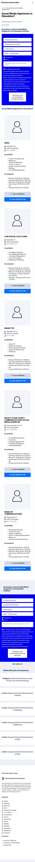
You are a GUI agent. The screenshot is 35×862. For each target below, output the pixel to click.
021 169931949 (12, 244)
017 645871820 (12, 429)
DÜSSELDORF (8, 815)
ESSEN (6, 821)
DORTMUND (7, 819)
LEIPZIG (6, 817)
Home (3, 8)
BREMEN (6, 824)
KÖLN (5, 808)
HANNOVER (7, 828)
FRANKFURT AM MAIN (10, 810)
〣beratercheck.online (10, 2)
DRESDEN (6, 826)
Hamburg (7, 803)
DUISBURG (7, 833)
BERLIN (6, 801)
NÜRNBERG (7, 830)
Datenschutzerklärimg (12, 843)
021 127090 (10, 335)
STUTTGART (7, 812)
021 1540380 (11, 150)
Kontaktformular (10, 840)
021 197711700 (11, 521)
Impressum (7, 845)
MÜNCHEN (7, 806)
